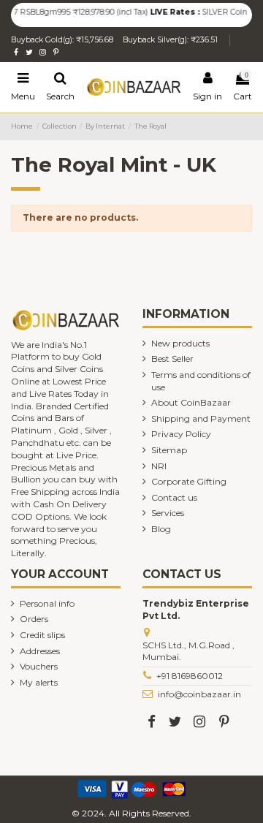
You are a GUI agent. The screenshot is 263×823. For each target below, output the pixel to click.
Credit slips (42, 634)
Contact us (174, 497)
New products (180, 343)
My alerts (39, 682)
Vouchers (39, 666)
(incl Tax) (128, 12)
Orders (34, 618)
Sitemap (169, 449)
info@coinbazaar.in (199, 694)
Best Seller (172, 358)
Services (167, 512)
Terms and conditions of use (201, 380)
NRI (159, 465)
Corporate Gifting (188, 481)
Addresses (40, 650)
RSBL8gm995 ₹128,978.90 (64, 12)
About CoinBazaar (191, 402)
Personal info (47, 603)
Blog (161, 528)
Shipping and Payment (201, 418)
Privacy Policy (181, 433)
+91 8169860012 (189, 675)
